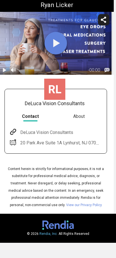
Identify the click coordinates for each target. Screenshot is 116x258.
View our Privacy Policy (84, 205)
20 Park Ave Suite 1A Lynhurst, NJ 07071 (60, 142)
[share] (103, 19)
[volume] (13, 70)
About (79, 116)
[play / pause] (4, 70)
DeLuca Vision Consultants (46, 132)
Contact (30, 116)
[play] (55, 43)
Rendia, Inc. (48, 234)
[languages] (106, 70)
